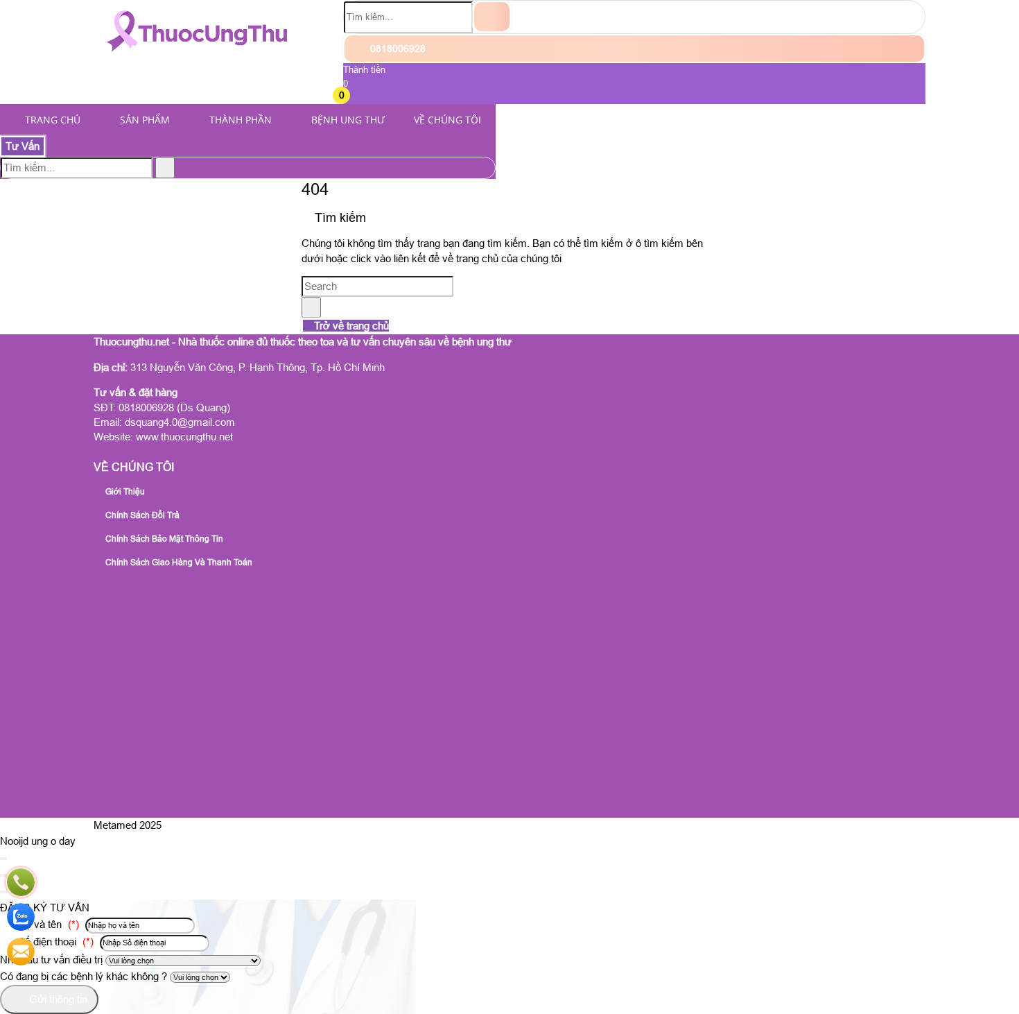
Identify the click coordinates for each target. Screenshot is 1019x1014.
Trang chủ (52, 119)
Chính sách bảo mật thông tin (163, 539)
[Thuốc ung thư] (197, 59)
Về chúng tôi (447, 119)
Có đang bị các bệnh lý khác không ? (83, 976)
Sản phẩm (145, 119)
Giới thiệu (124, 492)
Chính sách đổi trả (141, 515)
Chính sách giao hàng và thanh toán (177, 562)
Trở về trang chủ (350, 326)
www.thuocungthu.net (184, 436)
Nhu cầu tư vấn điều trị (51, 959)
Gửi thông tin (56, 999)
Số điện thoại (54, 941)
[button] (351, 96)
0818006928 (396, 48)
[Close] (3, 858)
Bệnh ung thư (348, 119)
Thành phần (240, 119)
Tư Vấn (23, 146)
